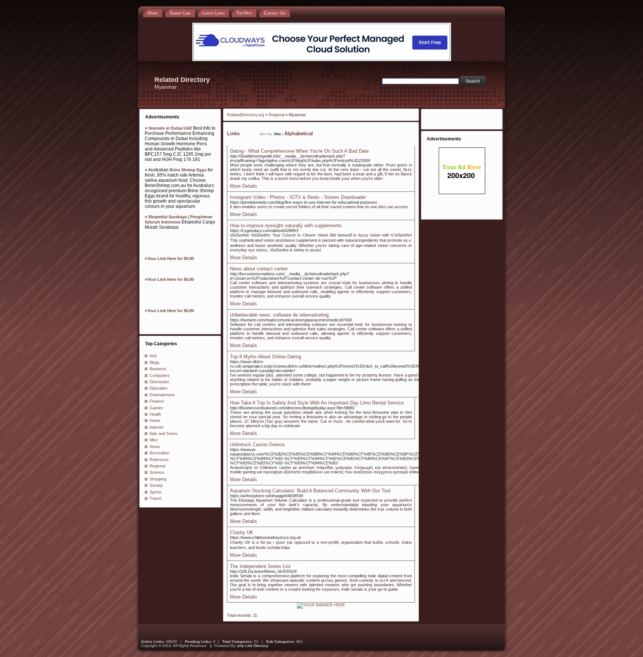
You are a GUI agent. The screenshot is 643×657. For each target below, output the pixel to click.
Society (156, 485)
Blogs (155, 362)
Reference (159, 459)
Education (158, 388)
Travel (155, 498)
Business (158, 368)
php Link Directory (252, 646)
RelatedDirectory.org (245, 114)
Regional (157, 466)
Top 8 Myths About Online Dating (265, 356)
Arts (153, 355)
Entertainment (162, 395)
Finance (157, 401)
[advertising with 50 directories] (321, 605)
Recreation (159, 453)
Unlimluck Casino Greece (257, 444)
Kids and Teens (163, 433)
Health (155, 414)
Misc (154, 440)
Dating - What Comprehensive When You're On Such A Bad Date (299, 151)
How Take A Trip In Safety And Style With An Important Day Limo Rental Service (317, 403)
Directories (159, 382)
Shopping (158, 479)
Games (156, 408)
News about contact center (259, 269)
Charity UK (241, 532)
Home (155, 420)
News (155, 446)
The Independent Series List (260, 566)
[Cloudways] (321, 59)
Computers (160, 375)
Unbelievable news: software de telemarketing (279, 315)
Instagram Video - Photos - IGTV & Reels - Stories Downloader (298, 197)
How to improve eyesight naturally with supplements (286, 225)
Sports (155, 492)
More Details (243, 186)
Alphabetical (298, 133)
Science (157, 472)
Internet (156, 427)
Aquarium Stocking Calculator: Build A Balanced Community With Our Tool (310, 490)
